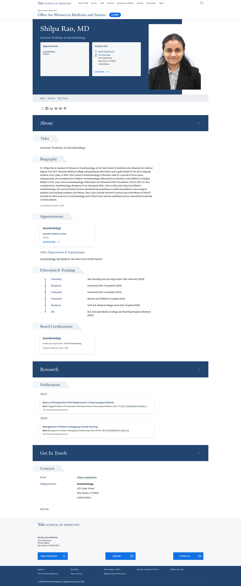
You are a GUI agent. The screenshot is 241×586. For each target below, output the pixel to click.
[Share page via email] (60, 108)
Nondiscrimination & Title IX (147, 569)
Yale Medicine (63, 259)
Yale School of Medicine (47, 11)
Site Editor (75, 569)
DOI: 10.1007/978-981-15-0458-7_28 (115, 430)
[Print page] (65, 108)
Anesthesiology (49, 51)
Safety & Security (176, 569)
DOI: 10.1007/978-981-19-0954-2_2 (134, 406)
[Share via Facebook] (46, 108)
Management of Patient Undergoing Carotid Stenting (70, 426)
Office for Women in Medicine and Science (72, 15)
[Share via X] (42, 108)
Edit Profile (44, 509)
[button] (175, 57)
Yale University (76, 574)
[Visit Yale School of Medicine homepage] (58, 525)
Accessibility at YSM (111, 569)
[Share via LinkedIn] (51, 108)
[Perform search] (201, 3)
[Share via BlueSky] (55, 108)
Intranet (41, 569)
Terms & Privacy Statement (48, 574)
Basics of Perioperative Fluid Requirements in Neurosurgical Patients (78, 402)
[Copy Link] (199, 123)
